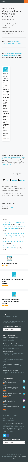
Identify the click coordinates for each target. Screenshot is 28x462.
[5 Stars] (10, 173)
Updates (19, 429)
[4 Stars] (9, 173)
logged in (13, 207)
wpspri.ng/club (6, 164)
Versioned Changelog (10, 186)
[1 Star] (7, 173)
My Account (8, 428)
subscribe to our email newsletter (15, 423)
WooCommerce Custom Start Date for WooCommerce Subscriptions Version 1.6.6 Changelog (13, 235)
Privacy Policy (16, 456)
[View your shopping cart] (26, 1)
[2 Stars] (8, 173)
